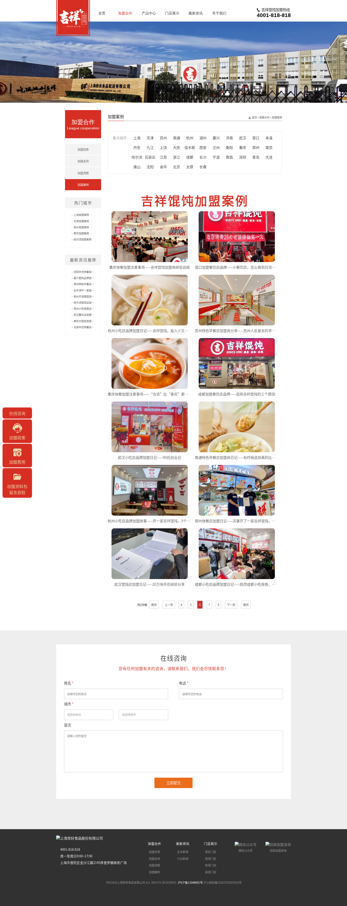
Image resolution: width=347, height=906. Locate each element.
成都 (189, 157)
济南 (229, 137)
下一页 (231, 605)
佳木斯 (189, 147)
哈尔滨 (137, 157)
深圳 (242, 157)
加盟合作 (125, 13)
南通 (176, 137)
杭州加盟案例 (81, 227)
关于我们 (219, 13)
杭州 (189, 137)
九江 (150, 147)
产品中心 (149, 13)
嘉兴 (216, 137)
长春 (203, 166)
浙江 (176, 157)
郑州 (255, 147)
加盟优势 (83, 149)
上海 (136, 137)
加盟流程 (83, 173)
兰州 (216, 147)
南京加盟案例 (81, 233)
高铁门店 (210, 872)
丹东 (136, 147)
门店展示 (172, 13)
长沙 (203, 157)
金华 (163, 166)
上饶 (163, 147)
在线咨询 (17, 413)
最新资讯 (195, 13)
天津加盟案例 (81, 221)
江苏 (163, 157)
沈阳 (150, 166)
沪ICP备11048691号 (190, 882)
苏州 (163, 137)
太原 (189, 166)
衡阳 (229, 147)
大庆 (176, 147)
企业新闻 (182, 852)
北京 (176, 166)
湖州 (203, 137)
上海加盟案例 (81, 215)
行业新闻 (182, 859)
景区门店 (210, 852)
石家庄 (150, 157)
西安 (203, 147)
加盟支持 (83, 161)
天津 (150, 137)
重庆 (242, 147)
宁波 (216, 157)
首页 (101, 13)
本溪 (269, 137)
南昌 (229, 157)
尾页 (246, 605)
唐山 (136, 166)
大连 (269, 157)
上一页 (169, 605)
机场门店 (210, 865)
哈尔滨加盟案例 (82, 239)
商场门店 (210, 859)
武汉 (242, 137)
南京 (269, 147)
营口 (255, 137)
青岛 (255, 157)
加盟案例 (83, 185)
